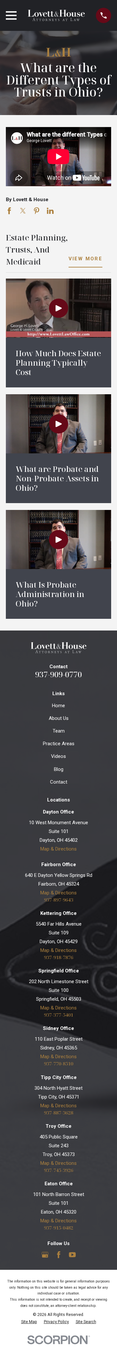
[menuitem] (29, 1322)
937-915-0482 (58, 1227)
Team (59, 731)
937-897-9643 (58, 899)
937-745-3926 (58, 1170)
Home (58, 706)
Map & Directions (58, 849)
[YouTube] (72, 1254)
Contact (58, 782)
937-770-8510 (58, 1063)
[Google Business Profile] (45, 1254)
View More (85, 259)
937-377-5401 (58, 1014)
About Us (59, 718)
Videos (58, 756)
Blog (58, 769)
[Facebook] (58, 1254)
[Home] (56, 15)
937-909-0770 (58, 674)
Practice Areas (58, 744)
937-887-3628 (58, 1112)
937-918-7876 (58, 957)
